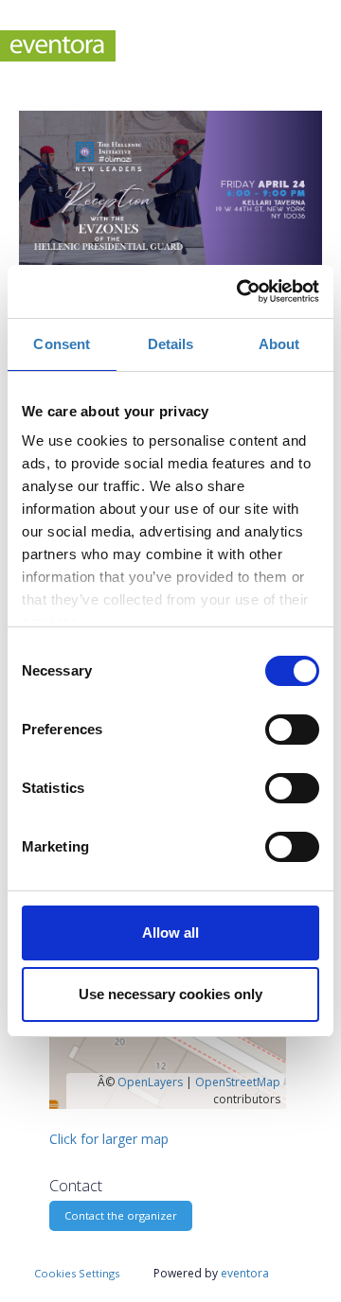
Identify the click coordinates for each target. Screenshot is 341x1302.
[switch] (292, 729)
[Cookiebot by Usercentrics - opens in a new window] (240, 291)
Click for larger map (109, 1139)
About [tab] (279, 344)
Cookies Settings (76, 1273)
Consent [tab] (61, 344)
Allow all (170, 932)
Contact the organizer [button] (120, 1215)
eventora (245, 1273)
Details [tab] (171, 344)
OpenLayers (150, 1082)
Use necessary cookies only (170, 994)
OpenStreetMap (237, 1082)
